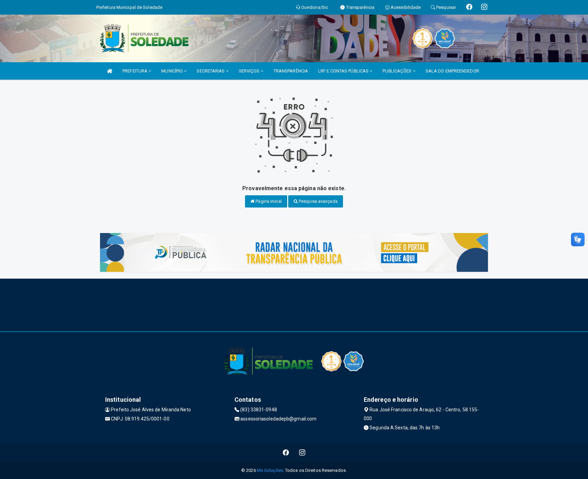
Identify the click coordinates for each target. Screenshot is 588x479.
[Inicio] (109, 71)
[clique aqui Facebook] (286, 453)
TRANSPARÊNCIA (291, 70)
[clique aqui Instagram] (302, 453)
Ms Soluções (270, 470)
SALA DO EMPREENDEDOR (452, 70)
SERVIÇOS (250, 70)
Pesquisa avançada (318, 201)
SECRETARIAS (211, 70)
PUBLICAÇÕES (397, 70)
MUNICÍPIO (172, 70)
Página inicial (268, 201)
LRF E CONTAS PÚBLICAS (344, 70)
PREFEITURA (135, 70)
